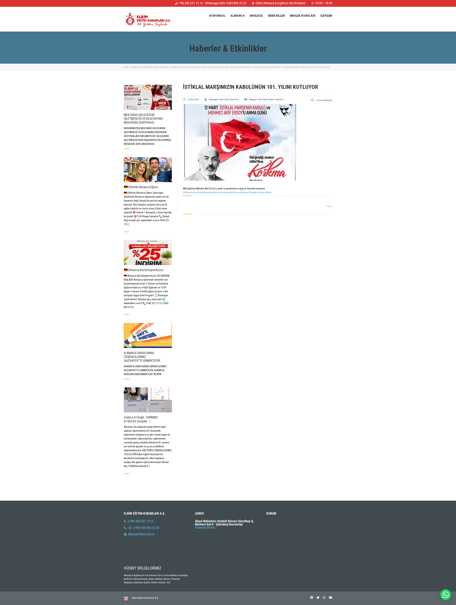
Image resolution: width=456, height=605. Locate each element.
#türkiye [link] (244, 192)
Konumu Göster (205, 527)
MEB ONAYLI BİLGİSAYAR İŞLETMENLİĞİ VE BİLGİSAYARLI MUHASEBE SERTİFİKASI (143, 118)
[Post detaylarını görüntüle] (148, 97)
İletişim (326, 15)
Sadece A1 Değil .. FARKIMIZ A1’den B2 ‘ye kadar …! (141, 419)
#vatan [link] (260, 192)
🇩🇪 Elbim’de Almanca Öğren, (141, 187)
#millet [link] (268, 192)
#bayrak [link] (253, 192)
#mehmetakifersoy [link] (230, 192)
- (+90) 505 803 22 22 (142, 528)
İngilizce (256, 15)
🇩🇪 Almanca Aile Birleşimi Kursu (143, 270)
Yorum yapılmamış (324, 100)
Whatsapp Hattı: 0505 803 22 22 (225, 3)
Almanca (237, 15)
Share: (329, 206)
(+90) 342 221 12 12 (140, 521)
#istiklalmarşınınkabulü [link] (208, 192)
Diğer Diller (276, 15)
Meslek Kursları (302, 15)
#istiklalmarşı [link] (189, 192)
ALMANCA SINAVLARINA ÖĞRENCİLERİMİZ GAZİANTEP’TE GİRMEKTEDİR (142, 356)
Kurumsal (217, 15)
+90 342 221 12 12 (191, 3)
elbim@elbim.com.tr (141, 534)
